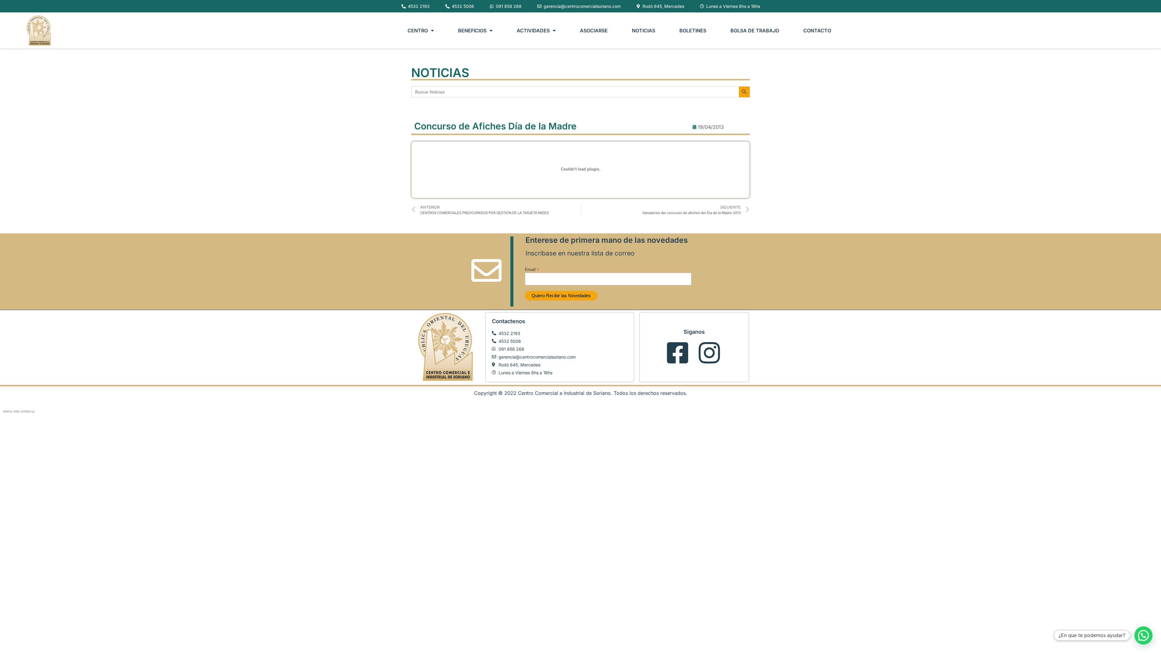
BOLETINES (692, 31)
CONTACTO (817, 31)
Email (532, 269)
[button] (1143, 635)
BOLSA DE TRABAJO (754, 31)
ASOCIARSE (594, 31)
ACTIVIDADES (533, 31)
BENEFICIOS (472, 31)
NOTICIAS (643, 31)
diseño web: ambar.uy (19, 411)
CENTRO (418, 31)
